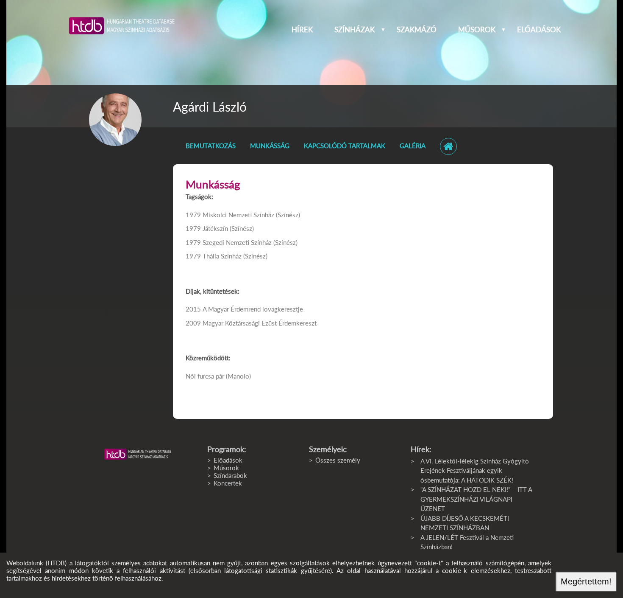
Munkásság (269, 145)
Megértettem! (586, 581)
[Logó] (137, 454)
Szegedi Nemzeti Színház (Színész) (250, 242)
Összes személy (337, 460)
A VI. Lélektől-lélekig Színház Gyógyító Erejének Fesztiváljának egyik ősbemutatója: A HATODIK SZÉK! (474, 470)
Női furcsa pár (205, 376)
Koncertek (228, 483)
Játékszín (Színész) (228, 228)
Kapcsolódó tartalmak (344, 145)
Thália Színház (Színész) (235, 256)
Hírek (302, 29)
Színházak (354, 29)
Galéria (413, 145)
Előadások (539, 29)
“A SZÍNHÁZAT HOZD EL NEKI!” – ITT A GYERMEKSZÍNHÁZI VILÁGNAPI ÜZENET (476, 499)
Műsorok (476, 29)
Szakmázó (417, 29)
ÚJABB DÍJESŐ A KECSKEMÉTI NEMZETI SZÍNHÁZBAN (464, 523)
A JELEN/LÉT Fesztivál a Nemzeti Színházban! (467, 542)
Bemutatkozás (211, 145)
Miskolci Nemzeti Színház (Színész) (251, 215)
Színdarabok (230, 475)
